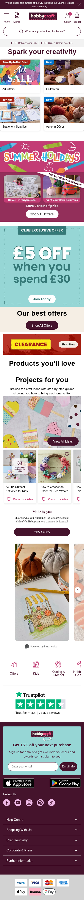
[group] (42, 181)
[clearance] (42, 344)
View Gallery (42, 531)
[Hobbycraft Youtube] (17, 802)
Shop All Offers (42, 325)
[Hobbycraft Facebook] (6, 802)
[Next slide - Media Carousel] (78, 590)
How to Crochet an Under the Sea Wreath (54, 489)
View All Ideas (63, 441)
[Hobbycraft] (43, 17)
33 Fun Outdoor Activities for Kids (17, 489)
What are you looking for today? (45, 31)
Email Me (68, 766)
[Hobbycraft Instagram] (29, 802)
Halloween (52, 89)
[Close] (79, 4)
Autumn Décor (55, 126)
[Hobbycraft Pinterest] (40, 802)
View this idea (23, 499)
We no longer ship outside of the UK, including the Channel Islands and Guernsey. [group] (39, 5)
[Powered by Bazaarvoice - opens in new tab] (41, 647)
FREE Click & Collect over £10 (57, 43)
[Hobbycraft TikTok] (51, 802)
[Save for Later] (32, 454)
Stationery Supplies (14, 126)
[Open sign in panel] (42, 266)
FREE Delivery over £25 (24, 43)
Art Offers (8, 89)
